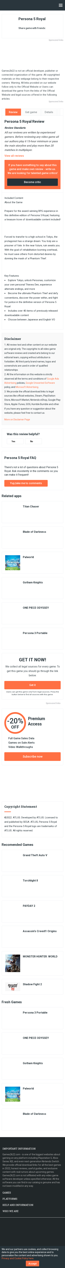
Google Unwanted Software (40, 383)
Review (13, 112)
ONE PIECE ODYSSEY (36, 607)
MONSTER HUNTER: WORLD (40, 956)
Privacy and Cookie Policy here (18, 1258)
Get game (31, 112)
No (31, 441)
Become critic (32, 182)
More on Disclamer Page (17, 419)
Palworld (28, 557)
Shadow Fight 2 (32, 984)
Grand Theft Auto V (35, 855)
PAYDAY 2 (29, 905)
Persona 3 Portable (35, 633)
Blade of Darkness (34, 531)
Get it (32, 685)
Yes (13, 441)
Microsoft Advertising (27, 387)
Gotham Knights (33, 582)
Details (49, 112)
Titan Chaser (31, 506)
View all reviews (14, 155)
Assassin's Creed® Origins (40, 931)
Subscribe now (32, 756)
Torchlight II (30, 880)
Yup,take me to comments (26, 483)
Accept (32, 1263)
